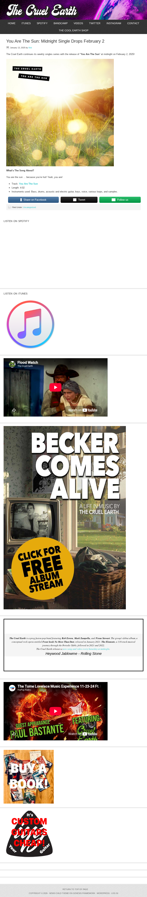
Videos (78, 23)
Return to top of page (75, 889)
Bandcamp (61, 23)
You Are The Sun (28, 183)
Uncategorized (29, 207)
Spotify (42, 23)
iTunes (26, 23)
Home (11, 23)
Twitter (94, 23)
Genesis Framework (84, 893)
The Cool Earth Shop (73, 30)
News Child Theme (59, 893)
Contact (133, 23)
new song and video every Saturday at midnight (86, 649)
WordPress (103, 893)
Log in (114, 893)
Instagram (113, 23)
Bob (30, 48)
